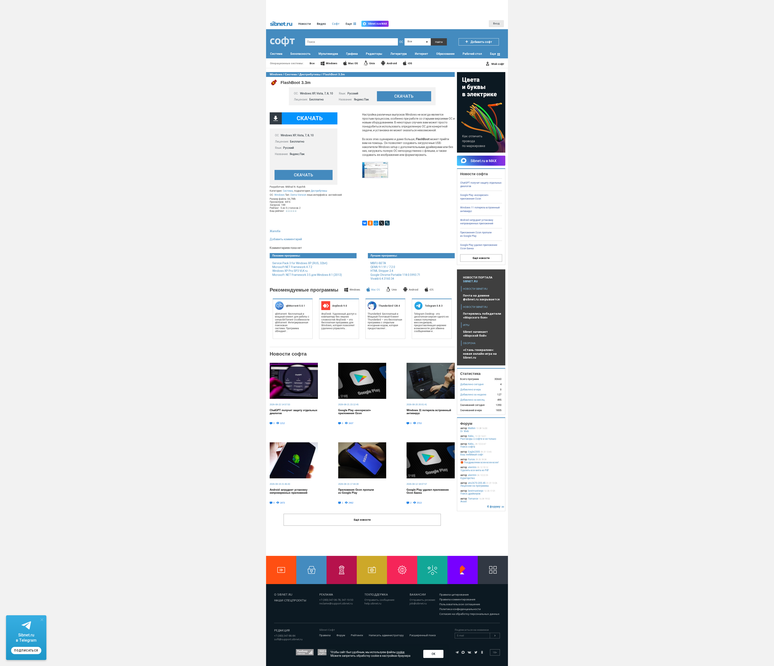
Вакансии (418, 594)
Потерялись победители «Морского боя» (482, 315)
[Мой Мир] (375, 223)
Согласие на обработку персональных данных (469, 614)
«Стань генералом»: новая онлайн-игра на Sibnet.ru (480, 353)
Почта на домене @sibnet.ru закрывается (481, 297)
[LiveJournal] (387, 223)
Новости (304, 24)
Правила (325, 635)
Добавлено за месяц (472, 399)
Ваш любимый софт (471, 454)
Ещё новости (481, 258)
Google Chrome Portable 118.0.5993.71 (395, 274)
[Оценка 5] (295, 211)
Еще (493, 53)
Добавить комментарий (286, 239)
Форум (340, 635)
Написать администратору (386, 635)
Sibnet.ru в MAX (377, 23)
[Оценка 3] (291, 211)
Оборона (469, 343)
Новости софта (288, 354)
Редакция (282, 630)
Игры (466, 325)
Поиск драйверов (470, 493)
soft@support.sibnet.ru (288, 639)
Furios (471, 459)
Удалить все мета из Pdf (474, 470)
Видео (321, 24)
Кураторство (467, 478)
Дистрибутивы (319, 190)
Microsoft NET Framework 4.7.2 (292, 267)
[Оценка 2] (289, 211)
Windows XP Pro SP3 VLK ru (290, 270)
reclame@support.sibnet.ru (336, 603)
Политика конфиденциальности (460, 609)
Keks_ (471, 436)
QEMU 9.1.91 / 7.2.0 (382, 267)
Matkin (471, 428)
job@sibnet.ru (418, 603)
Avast (463, 501)
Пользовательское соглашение (459, 604)
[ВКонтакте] (364, 223)
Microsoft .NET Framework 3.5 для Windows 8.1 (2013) (307, 274)
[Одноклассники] (370, 223)
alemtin (472, 467)
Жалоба (275, 231)
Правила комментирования (457, 599)
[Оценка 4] (293, 211)
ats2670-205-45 (477, 483)
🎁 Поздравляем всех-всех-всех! (479, 462)
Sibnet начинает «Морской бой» (475, 333)
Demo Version (298, 194)
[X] (381, 223)
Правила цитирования (454, 594)
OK (433, 654)
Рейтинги (357, 635)
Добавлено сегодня (472, 384)
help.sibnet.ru (372, 603)
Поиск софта (467, 446)
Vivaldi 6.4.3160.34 (382, 278)
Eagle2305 (474, 451)
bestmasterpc (476, 490)
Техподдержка (376, 594)
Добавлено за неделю (473, 394)
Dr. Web (464, 431)
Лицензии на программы (474, 485)
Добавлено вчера (470, 389)
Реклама (326, 594)
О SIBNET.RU (283, 594)
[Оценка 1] (287, 211)
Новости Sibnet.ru (475, 289)
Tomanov (473, 498)
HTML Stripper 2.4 (381, 270)
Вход (496, 23)
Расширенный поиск (423, 635)
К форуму (494, 506)
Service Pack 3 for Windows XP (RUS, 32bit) (299, 263)
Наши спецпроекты (290, 600)
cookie (400, 652)
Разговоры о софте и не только (478, 438)
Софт (336, 24)
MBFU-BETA (378, 263)
